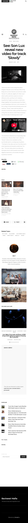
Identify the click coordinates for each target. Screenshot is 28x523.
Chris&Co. (17, 517)
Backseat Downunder (7, 331)
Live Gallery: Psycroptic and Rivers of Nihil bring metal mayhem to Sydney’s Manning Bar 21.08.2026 (14, 336)
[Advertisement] (14, 17)
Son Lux (17, 235)
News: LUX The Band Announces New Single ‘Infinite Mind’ (18, 190)
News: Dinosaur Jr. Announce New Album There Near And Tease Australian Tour (17, 419)
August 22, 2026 (17, 339)
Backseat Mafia (9, 498)
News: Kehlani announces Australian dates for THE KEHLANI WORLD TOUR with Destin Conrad (17, 412)
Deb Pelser (9, 339)
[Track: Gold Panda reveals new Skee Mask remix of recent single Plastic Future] (6, 203)
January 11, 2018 (12, 62)
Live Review (20, 331)
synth (23, 235)
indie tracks (10, 235)
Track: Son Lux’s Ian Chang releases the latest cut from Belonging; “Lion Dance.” (5, 192)
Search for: (4, 454)
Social (3, 444)
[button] (26, 34)
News (14, 332)
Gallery (14, 331)
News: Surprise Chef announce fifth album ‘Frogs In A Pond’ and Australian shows (17, 432)
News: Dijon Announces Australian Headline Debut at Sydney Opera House (17, 425)
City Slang (5, 233)
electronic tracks (21, 233)
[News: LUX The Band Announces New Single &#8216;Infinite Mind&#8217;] (18, 184)
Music (10, 41)
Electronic (12, 233)
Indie (4, 235)
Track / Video (16, 41)
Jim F (18, 62)
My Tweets (4, 439)
